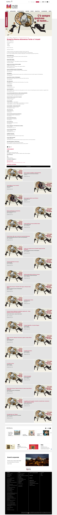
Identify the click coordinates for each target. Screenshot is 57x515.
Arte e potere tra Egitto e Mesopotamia (32, 172)
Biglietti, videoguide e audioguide (23, 475)
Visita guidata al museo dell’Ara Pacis (32, 223)
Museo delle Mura (9, 488)
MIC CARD (19, 476)
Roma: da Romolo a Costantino (13, 210)
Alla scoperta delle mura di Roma (31, 198)
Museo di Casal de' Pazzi (10, 489)
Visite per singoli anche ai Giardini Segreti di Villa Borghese (34, 249)
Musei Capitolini (9, 479)
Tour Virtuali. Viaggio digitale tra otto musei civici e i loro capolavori (10, 434)
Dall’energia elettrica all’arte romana (32, 274)
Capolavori (13, 11)
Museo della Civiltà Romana (11, 487)
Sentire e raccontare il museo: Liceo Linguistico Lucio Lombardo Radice (22, 448)
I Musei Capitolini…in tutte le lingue (31, 325)
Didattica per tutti (15, 37)
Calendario (44, 11)
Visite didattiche (20, 478)
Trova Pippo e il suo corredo (13, 185)
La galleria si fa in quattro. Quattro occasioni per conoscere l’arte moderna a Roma (36, 402)
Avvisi (41, 474)
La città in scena (10, 363)
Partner (42, 475)
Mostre (27, 11)
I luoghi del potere (28, 350)
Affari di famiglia (27, 376)
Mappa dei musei (20, 474)
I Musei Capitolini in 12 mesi (13, 261)
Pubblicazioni (9, 474)
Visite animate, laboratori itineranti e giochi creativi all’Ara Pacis (19, 338)
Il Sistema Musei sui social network (39, 434)
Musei (7, 11)
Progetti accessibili (32, 485)
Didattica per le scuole (32, 481)
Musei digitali (20, 11)
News (41, 473)
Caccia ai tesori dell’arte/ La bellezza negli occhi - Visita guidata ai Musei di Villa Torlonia (18, 312)
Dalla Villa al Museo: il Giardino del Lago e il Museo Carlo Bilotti (19, 287)
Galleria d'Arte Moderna (10, 497)
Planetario (8, 508)
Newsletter (8, 476)
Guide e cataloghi (20, 480)
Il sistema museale (9, 473)
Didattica (37, 11)
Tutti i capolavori (33, 472)
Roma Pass (19, 477)
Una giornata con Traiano (12, 414)
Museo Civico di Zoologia (10, 509)
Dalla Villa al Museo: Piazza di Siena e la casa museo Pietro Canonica (19, 389)
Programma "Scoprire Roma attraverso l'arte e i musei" (16, 162)
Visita (50, 11)
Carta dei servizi (9, 475)
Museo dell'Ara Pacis (10, 484)
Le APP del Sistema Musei (25, 435)
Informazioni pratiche (21, 473)
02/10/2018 (45, 448)
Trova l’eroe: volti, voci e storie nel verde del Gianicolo (18, 236)
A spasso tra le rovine (28, 299)
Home (8, 37)
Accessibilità (20, 481)
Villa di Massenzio (9, 490)
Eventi (32, 11)
